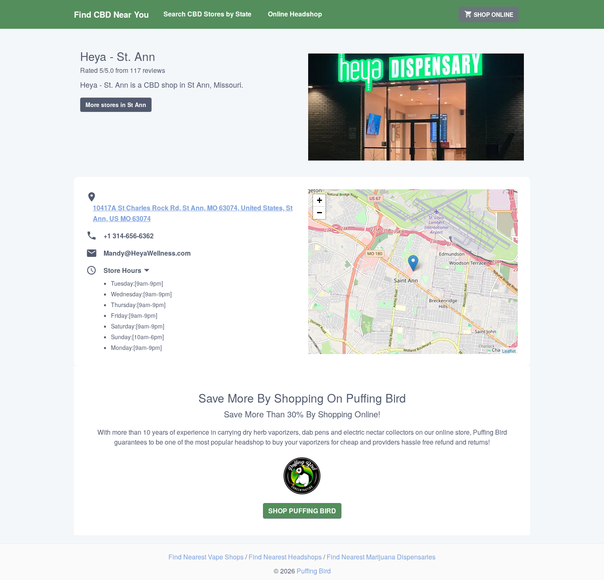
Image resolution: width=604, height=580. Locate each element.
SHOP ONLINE (492, 14)
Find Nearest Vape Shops (206, 556)
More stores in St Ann (115, 104)
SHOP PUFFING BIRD (302, 510)
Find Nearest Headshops (286, 556)
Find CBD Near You (111, 14)
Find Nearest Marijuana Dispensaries (381, 556)
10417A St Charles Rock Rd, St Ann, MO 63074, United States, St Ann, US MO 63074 (193, 213)
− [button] (319, 212)
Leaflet (509, 350)
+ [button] (319, 200)
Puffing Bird (314, 570)
